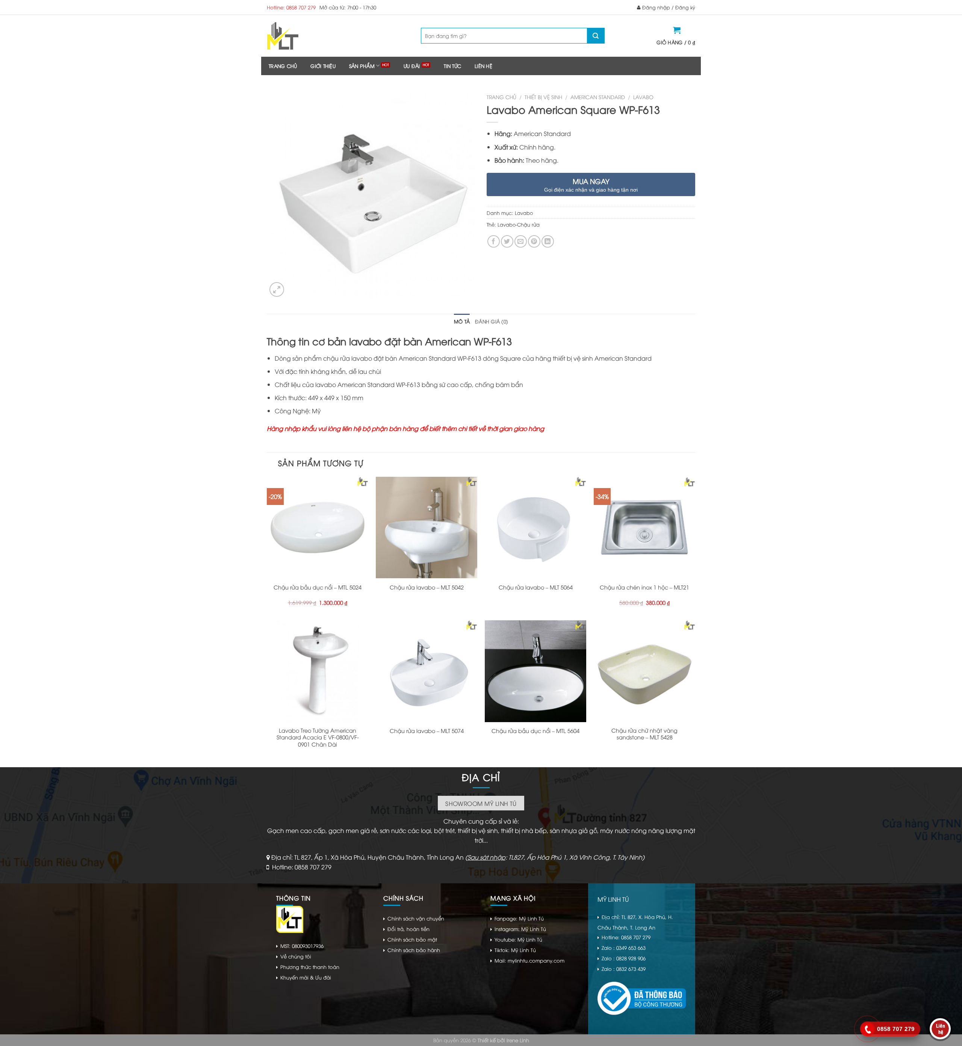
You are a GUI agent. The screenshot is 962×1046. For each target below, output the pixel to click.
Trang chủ (283, 65)
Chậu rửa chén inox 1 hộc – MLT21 (644, 587)
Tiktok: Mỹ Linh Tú (515, 949)
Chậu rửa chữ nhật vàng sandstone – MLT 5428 (644, 734)
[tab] (462, 321)
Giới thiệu (323, 65)
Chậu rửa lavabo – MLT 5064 (536, 587)
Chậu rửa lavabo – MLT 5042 (427, 587)
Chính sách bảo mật (412, 939)
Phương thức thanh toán (309, 966)
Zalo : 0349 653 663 (624, 947)
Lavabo (643, 96)
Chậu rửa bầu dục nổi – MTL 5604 (535, 730)
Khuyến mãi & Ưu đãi (305, 977)
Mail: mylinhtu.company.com (529, 960)
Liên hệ (483, 65)
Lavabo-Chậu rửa (519, 224)
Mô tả (462, 321)
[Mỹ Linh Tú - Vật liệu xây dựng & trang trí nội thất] (313, 36)
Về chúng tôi (295, 956)
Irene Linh (518, 1040)
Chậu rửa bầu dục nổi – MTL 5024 (318, 587)
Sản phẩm (362, 65)
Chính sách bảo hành (413, 949)
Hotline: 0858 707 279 (291, 7)
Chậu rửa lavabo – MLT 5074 (427, 730)
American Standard (597, 96)
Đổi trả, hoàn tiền (408, 928)
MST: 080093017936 (302, 945)
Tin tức (452, 65)
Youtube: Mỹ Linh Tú (518, 939)
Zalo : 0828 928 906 (624, 958)
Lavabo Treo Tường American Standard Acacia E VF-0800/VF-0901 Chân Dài (318, 737)
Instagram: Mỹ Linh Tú (520, 928)
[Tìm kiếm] (595, 35)
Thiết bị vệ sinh (543, 96)
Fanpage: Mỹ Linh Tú (519, 918)
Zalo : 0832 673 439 (624, 968)
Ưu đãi (412, 65)
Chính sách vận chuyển (415, 918)
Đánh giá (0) (491, 321)
